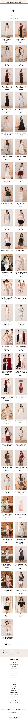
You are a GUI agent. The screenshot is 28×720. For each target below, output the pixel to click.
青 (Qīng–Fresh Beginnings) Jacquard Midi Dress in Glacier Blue (21, 272)
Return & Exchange (14, 694)
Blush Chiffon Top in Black (21, 248)
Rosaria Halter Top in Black (7, 201)
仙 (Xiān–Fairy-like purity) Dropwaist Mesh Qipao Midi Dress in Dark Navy (21, 371)
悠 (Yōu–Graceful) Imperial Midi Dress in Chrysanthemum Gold (7, 321)
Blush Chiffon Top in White (7, 248)
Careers (14, 676)
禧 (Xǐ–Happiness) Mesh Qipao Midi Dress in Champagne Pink (7, 346)
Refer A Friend (14, 666)
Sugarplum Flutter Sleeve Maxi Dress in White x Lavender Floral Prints (21, 539)
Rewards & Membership (14, 662)
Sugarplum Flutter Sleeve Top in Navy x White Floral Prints (21, 589)
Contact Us (14, 682)
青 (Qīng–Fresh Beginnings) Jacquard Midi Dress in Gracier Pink (7, 297)
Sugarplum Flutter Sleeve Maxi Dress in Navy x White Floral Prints (21, 564)
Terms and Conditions (14, 672)
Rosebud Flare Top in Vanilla (21, 419)
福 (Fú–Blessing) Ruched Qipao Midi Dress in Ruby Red (21, 346)
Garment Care (14, 688)
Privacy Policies (14, 674)
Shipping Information (14, 692)
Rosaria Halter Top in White (21, 178)
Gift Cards (14, 664)
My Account (14, 660)
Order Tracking (14, 684)
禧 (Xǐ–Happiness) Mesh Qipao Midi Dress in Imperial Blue (21, 321)
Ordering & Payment (14, 690)
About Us (14, 670)
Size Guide (14, 686)
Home (12, 13)
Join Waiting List (7, 517)
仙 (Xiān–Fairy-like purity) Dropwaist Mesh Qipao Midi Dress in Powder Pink (7, 396)
